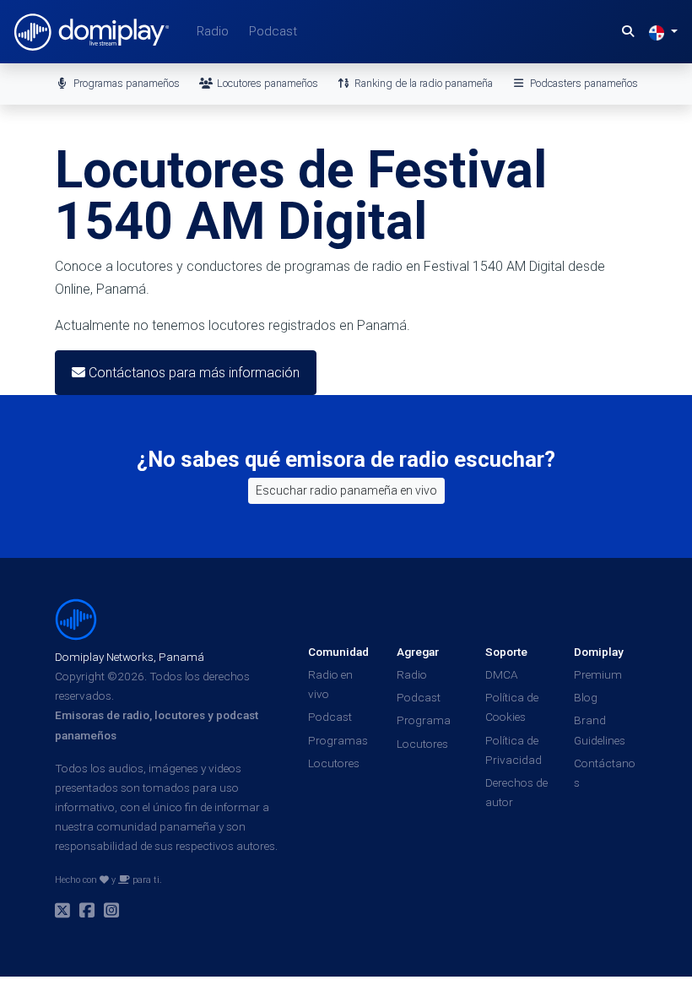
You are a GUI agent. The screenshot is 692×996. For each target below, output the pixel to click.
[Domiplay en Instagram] (111, 912)
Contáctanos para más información (192, 373)
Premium (598, 674)
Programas (338, 740)
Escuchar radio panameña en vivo (346, 490)
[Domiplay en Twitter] (62, 912)
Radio (213, 31)
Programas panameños (125, 83)
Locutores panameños (266, 83)
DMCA (501, 674)
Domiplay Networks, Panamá (129, 656)
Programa (424, 720)
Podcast (273, 31)
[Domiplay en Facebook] (87, 912)
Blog (585, 697)
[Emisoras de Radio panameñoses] (76, 618)
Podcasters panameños (582, 83)
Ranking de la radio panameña (422, 83)
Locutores (334, 763)
